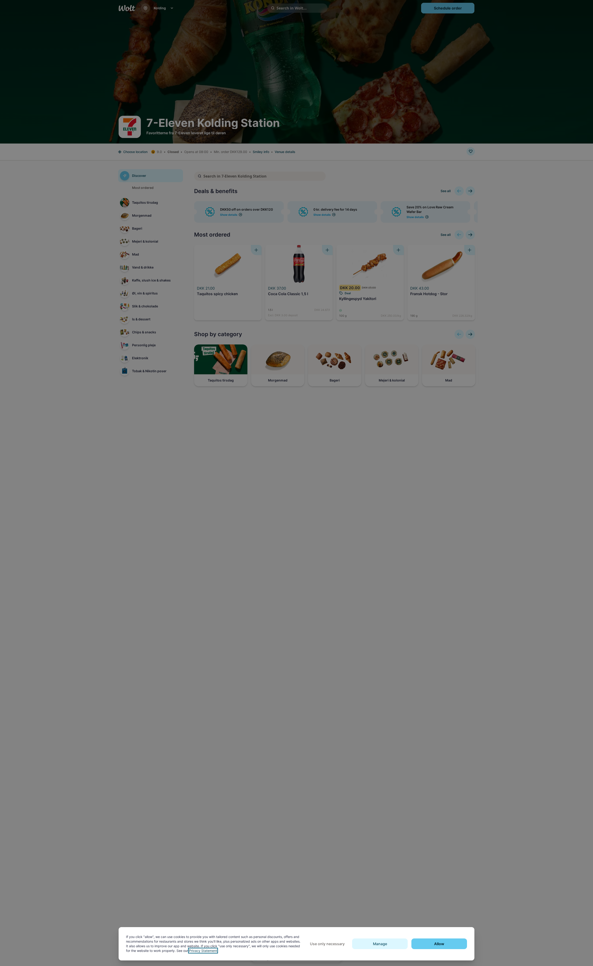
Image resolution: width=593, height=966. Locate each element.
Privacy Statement (203, 951)
